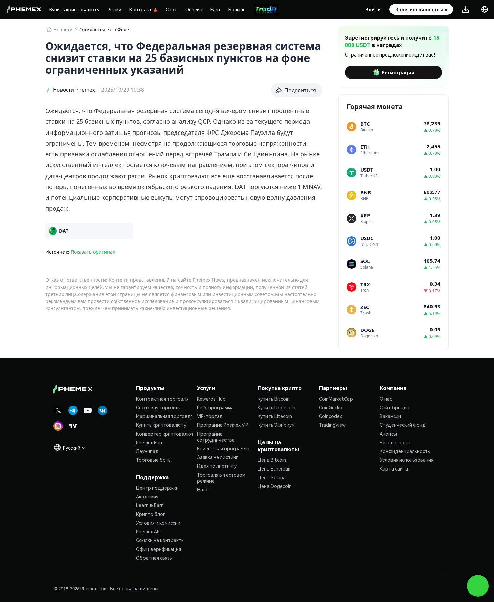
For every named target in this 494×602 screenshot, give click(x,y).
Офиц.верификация (158, 549)
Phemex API (148, 531)
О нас (386, 399)
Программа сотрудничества (216, 436)
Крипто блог (150, 514)
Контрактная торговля (162, 399)
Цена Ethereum (275, 468)
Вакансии (390, 416)
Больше (237, 9)
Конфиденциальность (405, 451)
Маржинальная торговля (164, 416)
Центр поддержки (157, 488)
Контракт (140, 9)
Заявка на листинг (217, 457)
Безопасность (396, 442)
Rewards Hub (211, 399)
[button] (297, 90)
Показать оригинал (93, 252)
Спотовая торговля (158, 407)
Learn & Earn (150, 505)
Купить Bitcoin (274, 399)
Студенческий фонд (403, 425)
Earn (215, 9)
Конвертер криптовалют (165, 433)
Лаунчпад (147, 451)
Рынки (114, 9)
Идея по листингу (217, 466)
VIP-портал (209, 416)
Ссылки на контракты (160, 540)
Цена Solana (272, 477)
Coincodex (330, 416)
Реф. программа (215, 407)
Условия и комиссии (158, 523)
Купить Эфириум (276, 425)
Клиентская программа (223, 448)
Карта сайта (394, 468)
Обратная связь (154, 558)
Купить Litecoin (275, 416)
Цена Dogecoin (275, 486)
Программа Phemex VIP (222, 425)
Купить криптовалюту (74, 9)
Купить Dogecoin (276, 407)
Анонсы (388, 433)
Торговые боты (154, 460)
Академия (147, 496)
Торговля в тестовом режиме (221, 478)
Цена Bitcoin (272, 460)
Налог (204, 489)
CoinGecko (330, 407)
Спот (171, 9)
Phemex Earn (150, 442)
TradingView (332, 425)
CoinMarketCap (336, 399)
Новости (63, 29)
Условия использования (407, 460)
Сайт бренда (394, 407)
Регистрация (398, 72)
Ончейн (193, 9)
